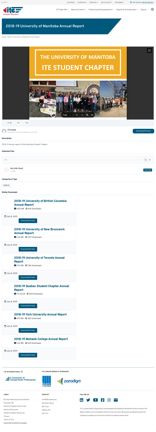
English (4, 2)
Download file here (143, 131)
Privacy (6, 416)
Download (147, 170)
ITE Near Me (61, 10)
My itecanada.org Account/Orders (16, 399)
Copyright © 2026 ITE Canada (15, 423)
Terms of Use (9, 420)
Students (92, 2)
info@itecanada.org (49, 399)
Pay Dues (7, 403)
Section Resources (11, 410)
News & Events (77, 10)
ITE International (12, 372)
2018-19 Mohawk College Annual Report (41, 339)
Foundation (119, 2)
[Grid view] (146, 160)
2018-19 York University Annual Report (40, 314)
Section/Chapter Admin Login (15, 406)
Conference (82, 2)
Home (4, 37)
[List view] (150, 160)
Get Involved (106, 2)
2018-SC (6, 185)
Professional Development (100, 10)
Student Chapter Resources (14, 413)
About (143, 10)
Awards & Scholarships (126, 10)
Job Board (71, 2)
